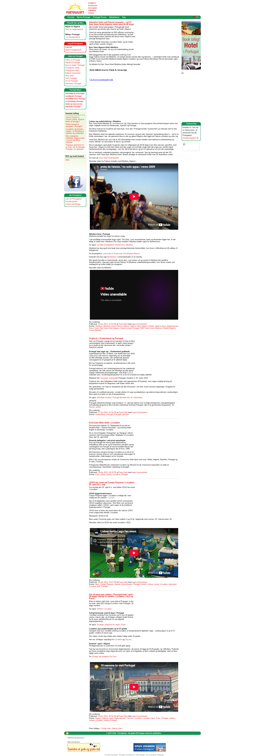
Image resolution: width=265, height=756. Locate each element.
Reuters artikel (95, 407)
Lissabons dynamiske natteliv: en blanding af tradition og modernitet (75, 131)
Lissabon (93, 8)
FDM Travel (144, 328)
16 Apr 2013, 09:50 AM (107, 716)
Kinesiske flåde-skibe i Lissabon (104, 423)
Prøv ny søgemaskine (74, 29)
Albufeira (112, 257)
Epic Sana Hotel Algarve (109, 328)
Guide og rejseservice (74, 104)
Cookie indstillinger (72, 204)
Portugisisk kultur (72, 70)
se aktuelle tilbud (73, 37)
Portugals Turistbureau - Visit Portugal (132, 755)
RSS (67, 160)
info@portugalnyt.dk (191, 138)
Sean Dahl (123, 324)
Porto (92, 13)
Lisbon (109, 474)
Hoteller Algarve (169, 328)
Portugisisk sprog (72, 68)
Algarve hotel (135, 326)
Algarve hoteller (148, 326)
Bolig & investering (72, 73)
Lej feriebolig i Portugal (74, 101)
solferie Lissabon (96, 720)
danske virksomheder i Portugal (127, 584)
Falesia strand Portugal (129, 328)
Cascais (128, 639)
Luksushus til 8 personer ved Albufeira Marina (121, 254)
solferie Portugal (110, 720)
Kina (97, 474)
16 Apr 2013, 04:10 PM (107, 472)
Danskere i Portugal (73, 83)
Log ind (68, 47)
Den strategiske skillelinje (155, 755)
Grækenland (100, 414)
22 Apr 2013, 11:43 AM (107, 324)
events (143, 584)
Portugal (109, 414)
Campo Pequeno (107, 584)
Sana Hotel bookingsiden (109, 158)
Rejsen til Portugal (72, 62)
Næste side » (117, 728)
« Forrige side (105, 728)
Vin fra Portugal (71, 81)
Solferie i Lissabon (104, 609)
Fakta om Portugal (72, 60)
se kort (111, 498)
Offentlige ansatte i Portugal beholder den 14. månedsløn (119, 397)
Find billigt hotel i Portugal (75, 99)
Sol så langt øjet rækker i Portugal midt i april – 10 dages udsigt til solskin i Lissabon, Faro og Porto (111, 596)
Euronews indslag (108, 378)
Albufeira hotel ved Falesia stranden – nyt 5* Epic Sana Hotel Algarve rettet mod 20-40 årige (111, 23)
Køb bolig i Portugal (72, 107)
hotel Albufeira (156, 328)
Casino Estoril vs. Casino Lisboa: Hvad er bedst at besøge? (75, 119)
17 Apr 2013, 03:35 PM (107, 412)
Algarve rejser (160, 326)
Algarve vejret (107, 718)
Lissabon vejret (149, 718)
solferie (172, 718)
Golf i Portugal (71, 78)
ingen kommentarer (139, 324)
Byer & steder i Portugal (74, 65)
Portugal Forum (100, 17)
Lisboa (102, 474)
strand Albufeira (95, 330)
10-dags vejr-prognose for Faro (104, 656)
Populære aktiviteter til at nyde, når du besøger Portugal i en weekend (75, 147)
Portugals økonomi (121, 414)
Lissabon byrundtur (111, 755)
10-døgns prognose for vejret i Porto (111, 625)
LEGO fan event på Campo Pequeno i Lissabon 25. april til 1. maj (111, 483)
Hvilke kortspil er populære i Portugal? (74, 125)
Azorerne (93, 5)
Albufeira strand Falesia (112, 326)
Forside (71, 17)
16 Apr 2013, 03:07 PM (107, 582)
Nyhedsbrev (114, 17)
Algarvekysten (172, 326)
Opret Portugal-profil (73, 50)
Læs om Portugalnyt (73, 199)
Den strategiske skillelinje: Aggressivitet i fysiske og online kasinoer (75, 139)
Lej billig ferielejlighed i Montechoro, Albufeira (115, 245)
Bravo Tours (94, 328)
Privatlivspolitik (71, 201)
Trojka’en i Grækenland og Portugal (106, 338)
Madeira (93, 10)
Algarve (93, 3)
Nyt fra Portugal (83, 17)
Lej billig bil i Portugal (73, 96)
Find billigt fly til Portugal (74, 93)
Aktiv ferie (69, 76)
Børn (97, 584)
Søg (124, 17)
